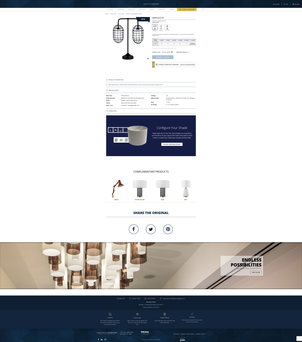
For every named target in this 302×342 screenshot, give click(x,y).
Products (110, 9)
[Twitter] (151, 229)
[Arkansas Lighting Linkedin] (102, 339)
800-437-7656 (136, 298)
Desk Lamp (121, 14)
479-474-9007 (151, 298)
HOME (106, 14)
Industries (142, 9)
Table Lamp (113, 14)
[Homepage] (151, 3)
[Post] (117, 189)
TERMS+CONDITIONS (187, 334)
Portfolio (131, 9)
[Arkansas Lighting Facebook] (98, 339)
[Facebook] (134, 229)
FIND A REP (296, 4)
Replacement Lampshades (187, 9)
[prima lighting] (142, 333)
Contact (172, 9)
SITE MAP (176, 334)
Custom (151, 9)
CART (286, 4)
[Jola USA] (192, 339)
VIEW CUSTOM (256, 272)
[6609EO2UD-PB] (128, 39)
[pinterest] (168, 229)
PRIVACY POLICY (200, 334)
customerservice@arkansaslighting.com (174, 298)
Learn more (161, 9)
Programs (121, 9)
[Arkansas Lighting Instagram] (105, 339)
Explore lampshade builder (172, 144)
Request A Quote (162, 57)
